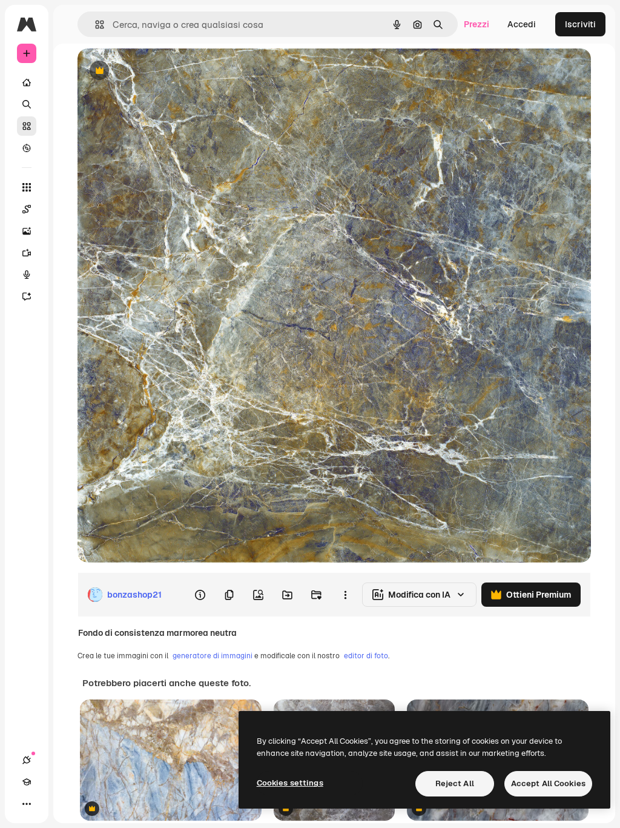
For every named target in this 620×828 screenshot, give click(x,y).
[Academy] (26, 782)
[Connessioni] (26, 760)
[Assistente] (26, 296)
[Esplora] (26, 148)
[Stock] (26, 126)
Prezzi (476, 24)
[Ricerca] (26, 104)
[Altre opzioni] (345, 595)
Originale (157, 71)
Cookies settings (290, 783)
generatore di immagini (212, 656)
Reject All (454, 783)
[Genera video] (26, 252)
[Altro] (26, 803)
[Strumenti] (26, 187)
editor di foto (366, 656)
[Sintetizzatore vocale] (26, 274)
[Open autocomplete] (94, 24)
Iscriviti (580, 24)
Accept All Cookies (548, 783)
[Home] (26, 82)
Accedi (521, 24)
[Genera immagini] (26, 231)
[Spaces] (26, 209)
